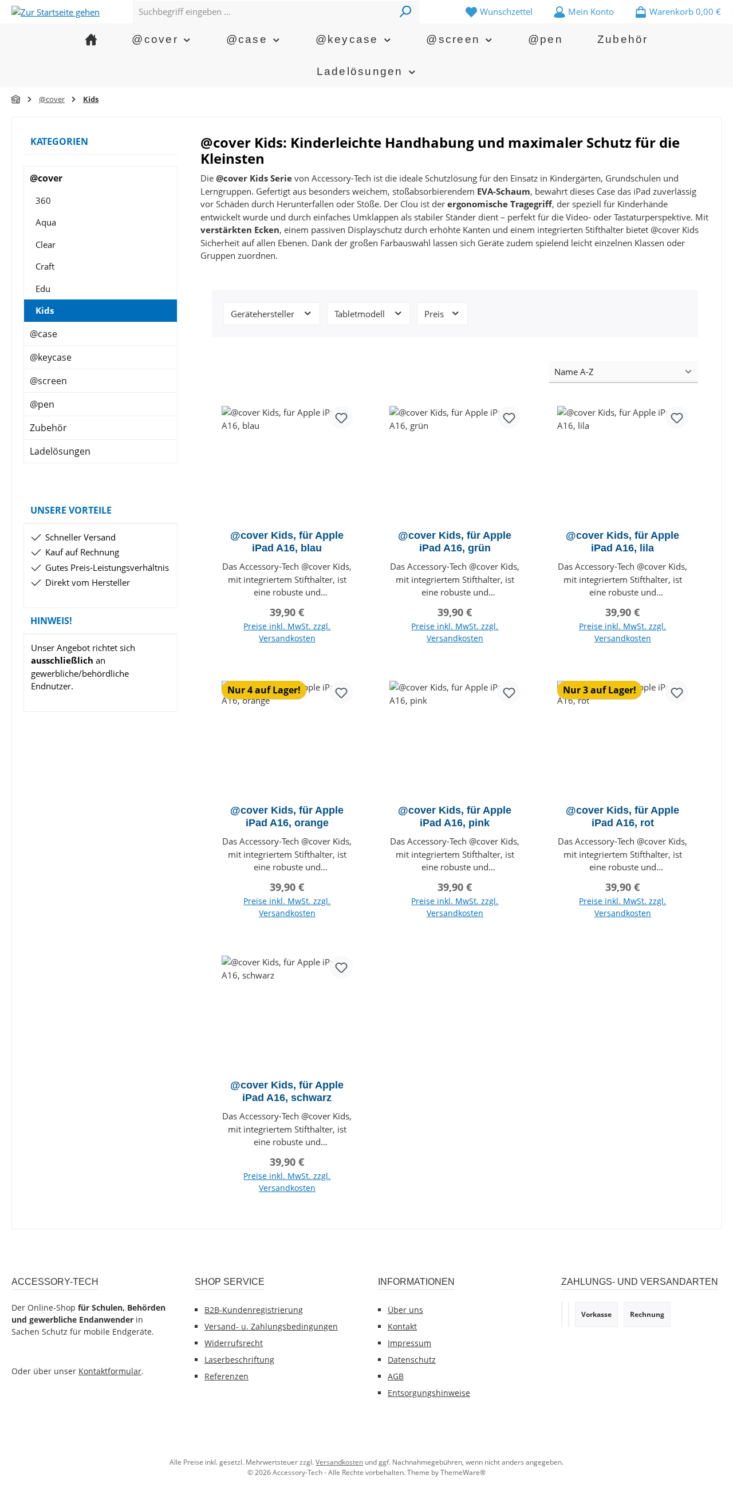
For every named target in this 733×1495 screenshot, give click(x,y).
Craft (45, 266)
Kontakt (402, 1326)
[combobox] (263, 12)
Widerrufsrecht (233, 1343)
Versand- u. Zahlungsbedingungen (271, 1326)
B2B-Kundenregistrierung (253, 1309)
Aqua (46, 222)
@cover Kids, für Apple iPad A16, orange (287, 816)
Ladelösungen (60, 451)
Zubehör (48, 427)
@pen (42, 404)
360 (43, 200)
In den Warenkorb (286, 652)
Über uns (405, 1309)
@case (43, 334)
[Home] (91, 39)
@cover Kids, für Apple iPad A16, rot (622, 816)
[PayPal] (561, 1314)
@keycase (51, 357)
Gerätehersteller (264, 313)
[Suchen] (405, 12)
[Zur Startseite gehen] (55, 11)
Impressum (409, 1343)
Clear (46, 244)
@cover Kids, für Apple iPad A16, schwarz (287, 1091)
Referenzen (226, 1376)
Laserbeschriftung (239, 1359)
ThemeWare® (463, 1472)
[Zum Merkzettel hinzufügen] (341, 417)
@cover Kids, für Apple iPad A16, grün (454, 542)
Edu (43, 288)
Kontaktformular (109, 1371)
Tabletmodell (360, 313)
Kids (45, 310)
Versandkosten (339, 1462)
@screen (48, 380)
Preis (435, 313)
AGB (396, 1376)
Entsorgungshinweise (429, 1392)
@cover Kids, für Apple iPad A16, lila (622, 542)
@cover (46, 178)
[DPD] (568, 1314)
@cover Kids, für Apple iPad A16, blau (287, 542)
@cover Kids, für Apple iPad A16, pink (454, 816)
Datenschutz (412, 1359)
